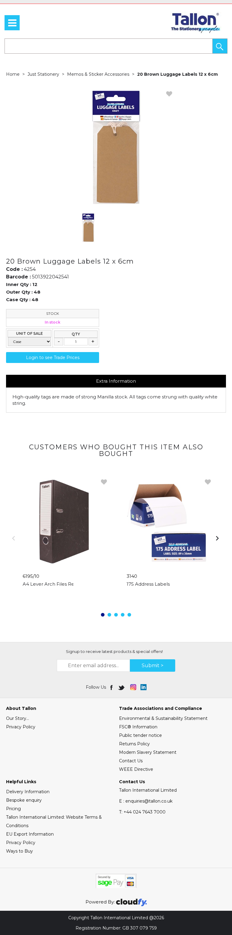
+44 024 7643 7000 (142, 812)
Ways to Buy (19, 851)
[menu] (12, 22)
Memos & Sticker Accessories (98, 74)
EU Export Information (30, 834)
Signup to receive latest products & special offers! (114, 651)
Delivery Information (28, 791)
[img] (112, 687)
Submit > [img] (152, 665)
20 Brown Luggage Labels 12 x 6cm (177, 74)
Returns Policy (134, 744)
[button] (219, 46)
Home (13, 74)
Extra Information (116, 381)
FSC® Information (138, 727)
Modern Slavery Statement (147, 752)
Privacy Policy (20, 727)
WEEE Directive (136, 769)
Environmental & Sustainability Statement (163, 718)
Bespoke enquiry (24, 800)
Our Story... (17, 718)
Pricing (13, 808)
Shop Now (64, 596)
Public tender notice (140, 735)
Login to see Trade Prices (52, 357)
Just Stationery (43, 74)
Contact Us (131, 761)
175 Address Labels (148, 584)
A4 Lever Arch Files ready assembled (66, 584)
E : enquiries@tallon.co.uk (145, 801)
